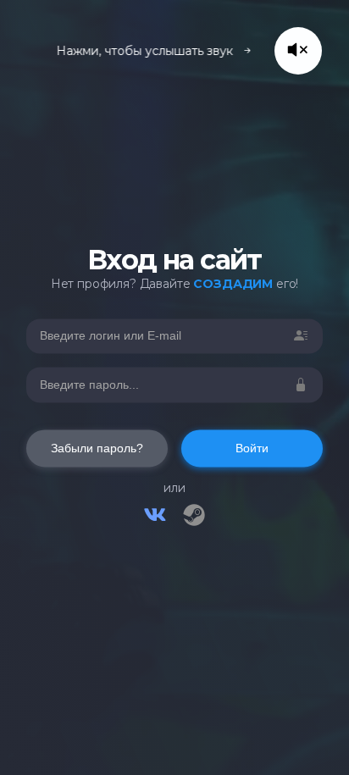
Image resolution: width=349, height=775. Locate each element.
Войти (252, 448)
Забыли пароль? (97, 448)
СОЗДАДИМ (233, 283)
